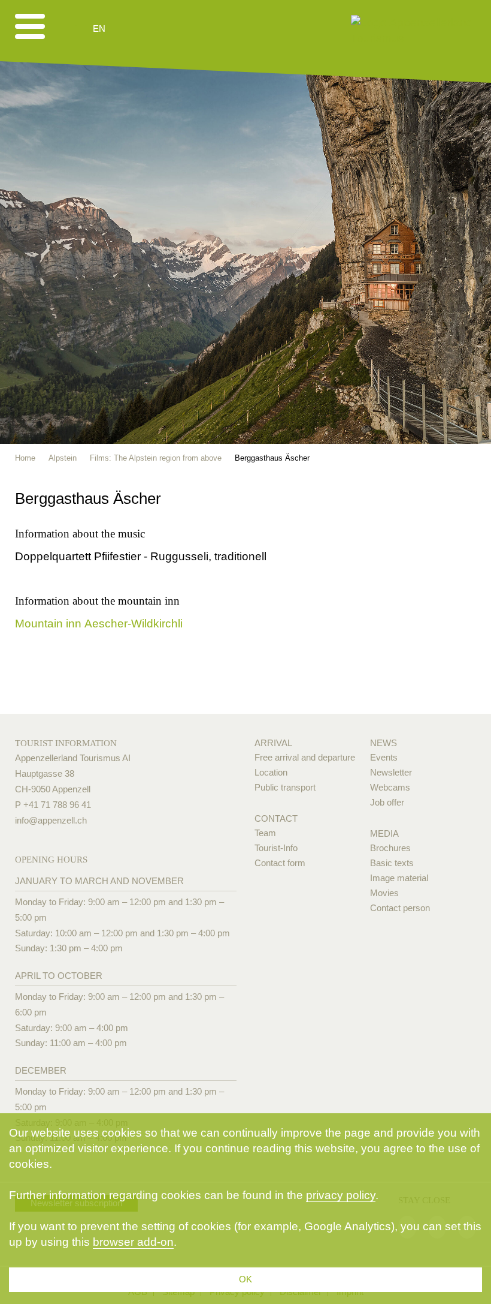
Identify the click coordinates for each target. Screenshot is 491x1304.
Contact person (400, 908)
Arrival (273, 743)
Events (384, 757)
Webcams (390, 787)
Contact (276, 818)
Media (384, 833)
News (383, 743)
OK (245, 1279)
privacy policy (340, 1195)
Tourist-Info (276, 848)
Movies (384, 893)
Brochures (390, 848)
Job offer (387, 802)
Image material (399, 878)
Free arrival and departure (304, 757)
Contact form (279, 863)
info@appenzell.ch (51, 820)
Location (270, 772)
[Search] (162, 29)
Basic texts (392, 863)
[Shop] (192, 29)
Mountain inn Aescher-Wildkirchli (99, 623)
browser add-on (133, 1242)
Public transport (285, 787)
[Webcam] (131, 29)
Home (25, 457)
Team (265, 833)
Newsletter (391, 772)
